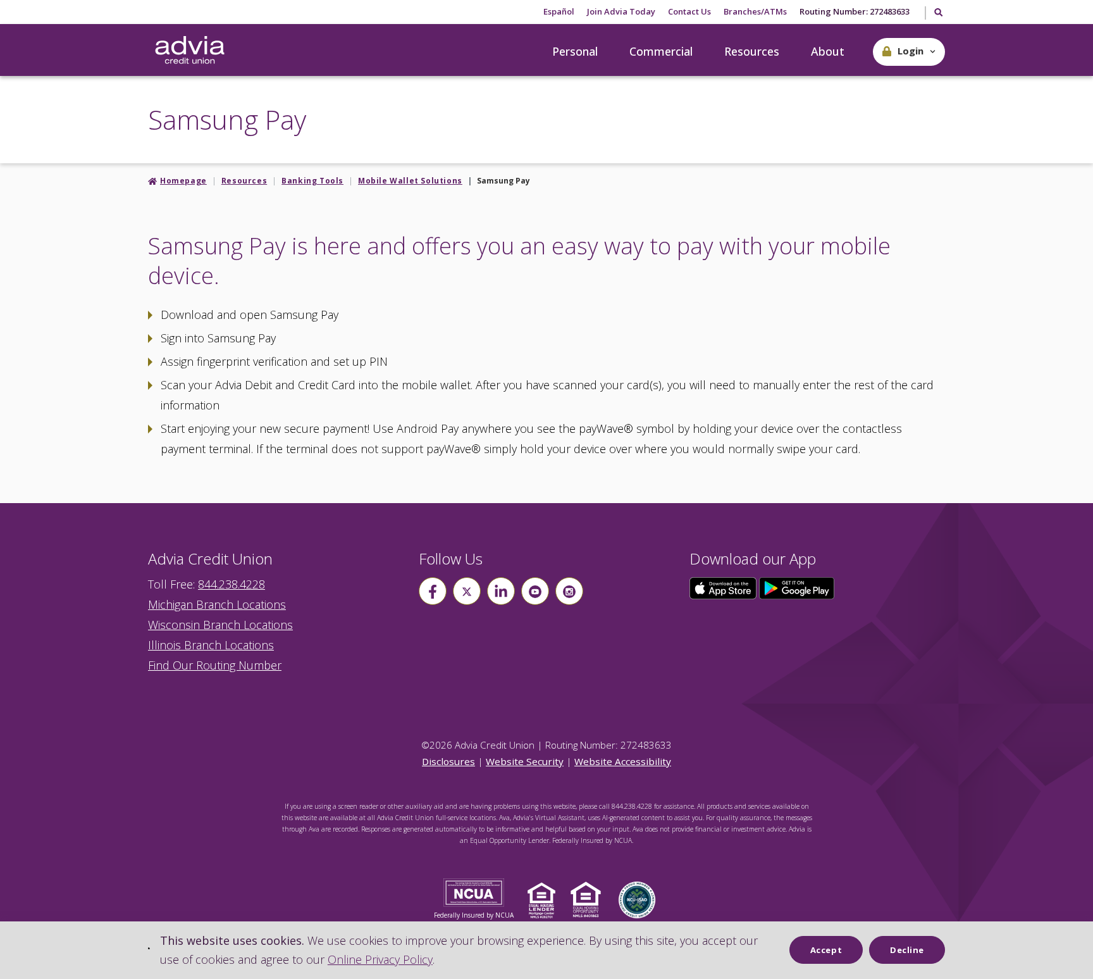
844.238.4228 (231, 584)
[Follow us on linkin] (501, 591)
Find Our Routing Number (214, 665)
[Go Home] (190, 51)
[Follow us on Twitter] (467, 591)
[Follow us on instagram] (569, 591)
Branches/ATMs (755, 11)
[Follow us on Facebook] (433, 591)
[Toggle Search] (937, 13)
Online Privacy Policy (380, 959)
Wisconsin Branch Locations (220, 624)
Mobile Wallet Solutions (410, 180)
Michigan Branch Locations (217, 604)
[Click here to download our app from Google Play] (797, 587)
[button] (909, 52)
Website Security (525, 761)
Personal (575, 51)
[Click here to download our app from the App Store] (724, 587)
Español (558, 11)
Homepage (183, 180)
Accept (826, 950)
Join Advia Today (621, 11)
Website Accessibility (622, 761)
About (827, 51)
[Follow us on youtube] (535, 591)
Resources (751, 51)
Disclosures (448, 761)
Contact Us (689, 11)
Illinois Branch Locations (211, 644)
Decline (907, 950)
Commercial (661, 51)
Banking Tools (312, 180)
